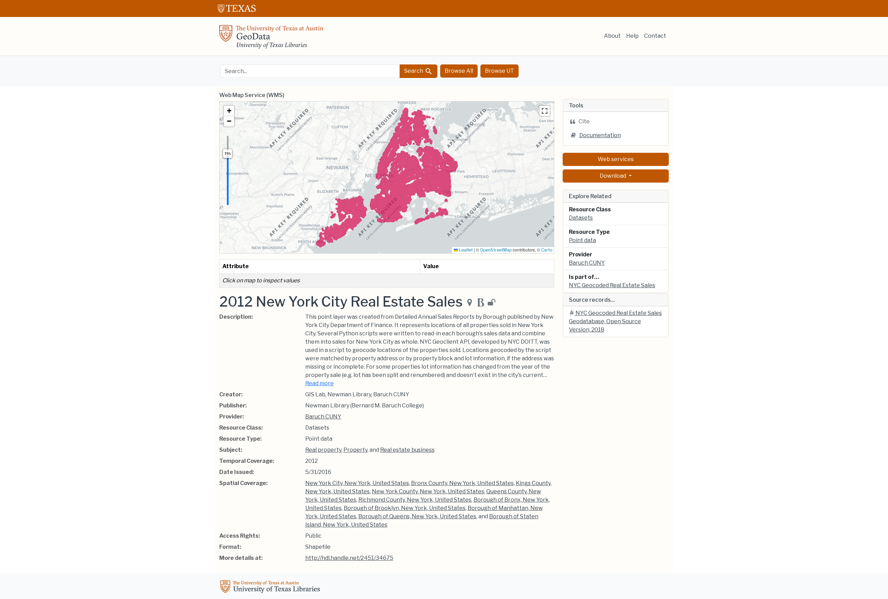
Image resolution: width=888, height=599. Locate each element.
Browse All (459, 71)
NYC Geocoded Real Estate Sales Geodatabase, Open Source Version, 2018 (615, 321)
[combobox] (310, 71)
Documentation (600, 135)
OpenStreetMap (496, 250)
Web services (616, 159)
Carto (546, 250)
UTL (271, 587)
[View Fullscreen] (544, 111)
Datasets (581, 217)
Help (632, 36)
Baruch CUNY (323, 416)
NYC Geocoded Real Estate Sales (612, 285)
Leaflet (465, 250)
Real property (323, 450)
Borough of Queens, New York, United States (417, 516)
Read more (319, 383)
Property (355, 450)
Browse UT (499, 71)
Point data (582, 240)
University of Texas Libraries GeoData (271, 39)
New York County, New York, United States (428, 491)
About (612, 36)
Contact (655, 36)
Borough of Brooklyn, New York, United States (405, 508)
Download (613, 176)
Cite (584, 121)
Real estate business (407, 450)
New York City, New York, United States (357, 483)
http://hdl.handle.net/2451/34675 (349, 558)
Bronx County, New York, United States (462, 483)
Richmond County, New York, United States (414, 499)
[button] (229, 111)
